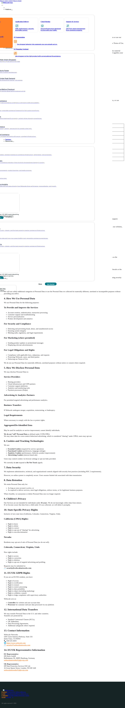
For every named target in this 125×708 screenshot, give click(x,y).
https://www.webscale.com (16, 643)
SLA (26, 694)
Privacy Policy (20, 694)
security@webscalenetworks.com (18, 645)
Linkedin (8, 697)
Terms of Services (10, 694)
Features (9, 692)
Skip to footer (17, 1)
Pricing (23, 692)
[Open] (2, 5)
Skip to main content (6, 1)
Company (4, 695)
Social (3, 697)
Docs (40, 284)
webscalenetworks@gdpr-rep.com (16, 660)
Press (19, 695)
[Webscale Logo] (7, 2)
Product (4, 692)
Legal (3, 694)
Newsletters (14, 695)
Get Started (50, 284)
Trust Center (25, 695)
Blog (9, 695)
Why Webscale (16, 692)
